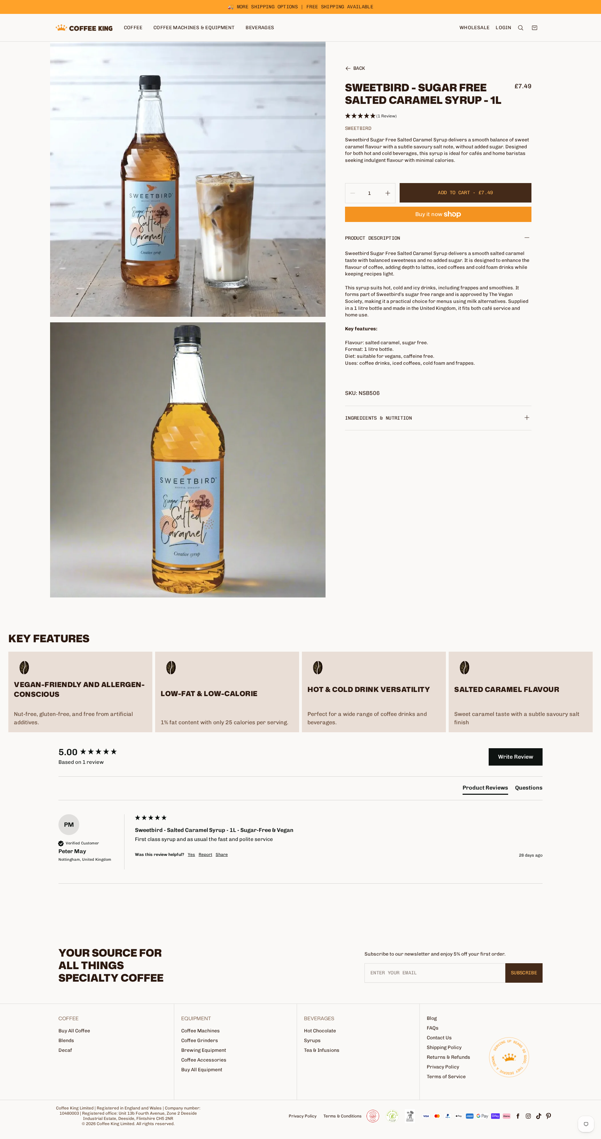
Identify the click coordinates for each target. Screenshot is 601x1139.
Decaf (65, 1050)
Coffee (133, 28)
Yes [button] (191, 854)
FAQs (433, 1028)
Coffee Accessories (203, 1060)
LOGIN (503, 28)
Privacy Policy (443, 1067)
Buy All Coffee (74, 1031)
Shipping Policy (444, 1047)
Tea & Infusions (321, 1050)
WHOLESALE (474, 28)
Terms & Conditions (342, 1116)
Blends (66, 1040)
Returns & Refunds (448, 1057)
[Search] (521, 28)
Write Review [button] (515, 756)
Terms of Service (446, 1077)
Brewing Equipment (203, 1050)
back (359, 68)
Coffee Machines (200, 1031)
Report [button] (205, 854)
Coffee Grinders (199, 1040)
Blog (432, 1018)
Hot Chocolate (320, 1031)
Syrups (312, 1040)
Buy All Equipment (201, 1070)
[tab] (485, 789)
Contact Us (439, 1038)
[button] (438, 116)
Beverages (260, 28)
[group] (94, 752)
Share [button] (222, 854)
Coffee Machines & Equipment (193, 28)
